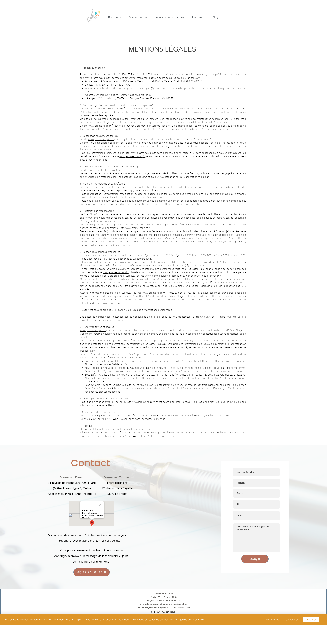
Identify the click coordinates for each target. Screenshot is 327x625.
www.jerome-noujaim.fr (113, 108)
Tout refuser (291, 619)
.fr (166, 292)
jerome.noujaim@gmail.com (149, 88)
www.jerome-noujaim (153, 292)
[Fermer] (323, 619)
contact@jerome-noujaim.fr (153, 607)
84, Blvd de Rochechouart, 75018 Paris (72, 483)
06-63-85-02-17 (181, 607)
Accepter (311, 619)
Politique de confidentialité (189, 619)
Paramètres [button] (272, 619)
